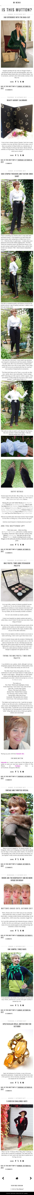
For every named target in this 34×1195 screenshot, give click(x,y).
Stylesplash (14, 508)
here (25, 379)
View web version (17, 1185)
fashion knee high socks (15, 499)
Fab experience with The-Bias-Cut (17, 17)
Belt (24, 497)
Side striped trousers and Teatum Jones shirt (17, 175)
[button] (17, 2)
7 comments (8, 163)
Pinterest (10, 537)
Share (4, 91)
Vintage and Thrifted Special (17, 790)
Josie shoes (27, 496)
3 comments (8, 780)
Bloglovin (6, 532)
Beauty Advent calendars (17, 100)
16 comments (8, 1013)
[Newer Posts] (3, 1178)
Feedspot (13, 532)
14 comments (8, 1169)
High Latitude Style (26, 513)
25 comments (8, 90)
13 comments (8, 553)
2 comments (8, 939)
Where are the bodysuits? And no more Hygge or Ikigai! (17, 879)
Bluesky (17, 767)
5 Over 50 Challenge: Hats (17, 1101)
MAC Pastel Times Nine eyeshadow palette (17, 564)
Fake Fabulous (13, 506)
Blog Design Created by (17, 1193)
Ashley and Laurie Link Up (13, 509)
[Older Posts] (30, 1178)
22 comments (8, 867)
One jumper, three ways (17, 949)
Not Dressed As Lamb (18, 504)
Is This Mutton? (17, 9)
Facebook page (12, 535)
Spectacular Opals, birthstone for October (17, 1025)
